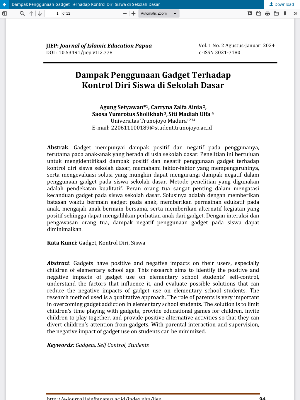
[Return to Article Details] (4, 4)
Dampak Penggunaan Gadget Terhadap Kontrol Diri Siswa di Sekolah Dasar (86, 4)
